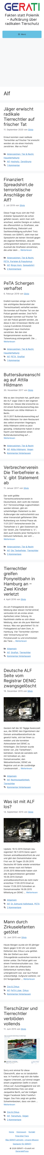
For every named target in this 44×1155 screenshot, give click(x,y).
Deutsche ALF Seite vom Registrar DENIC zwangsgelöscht (20, 678)
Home (11, 1132)
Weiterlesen (26, 250)
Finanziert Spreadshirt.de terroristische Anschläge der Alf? (18, 189)
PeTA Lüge (16, 990)
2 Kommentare (14, 269)
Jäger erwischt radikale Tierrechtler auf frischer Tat (19, 116)
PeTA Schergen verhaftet (19, 286)
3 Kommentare (14, 554)
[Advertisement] (22, 61)
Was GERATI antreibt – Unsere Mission (22, 1140)
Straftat (21, 356)
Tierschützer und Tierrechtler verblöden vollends (21, 1016)
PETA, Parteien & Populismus (18, 261)
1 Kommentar (13, 165)
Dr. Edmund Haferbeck (22, 904)
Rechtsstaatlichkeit (20, 780)
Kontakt (32, 1132)
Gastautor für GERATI (22, 1144)
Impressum (21, 1132)
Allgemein (12, 648)
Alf (8, 161)
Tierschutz (16, 1116)
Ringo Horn (16, 265)
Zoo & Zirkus (13, 986)
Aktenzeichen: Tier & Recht (20, 154)
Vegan (30, 449)
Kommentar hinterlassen (19, 453)
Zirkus (26, 990)
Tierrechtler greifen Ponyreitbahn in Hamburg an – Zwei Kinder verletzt (19, 581)
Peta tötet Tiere (22, 1136)
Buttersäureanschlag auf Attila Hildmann (22, 379)
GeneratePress (22, 1151)
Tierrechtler (32, 550)
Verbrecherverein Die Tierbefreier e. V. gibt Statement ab (22, 475)
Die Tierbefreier (18, 550)
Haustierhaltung (11, 158)
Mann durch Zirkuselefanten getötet (19, 927)
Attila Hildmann (18, 449)
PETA (13, 356)
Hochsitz (15, 161)
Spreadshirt (28, 265)
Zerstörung (26, 161)
